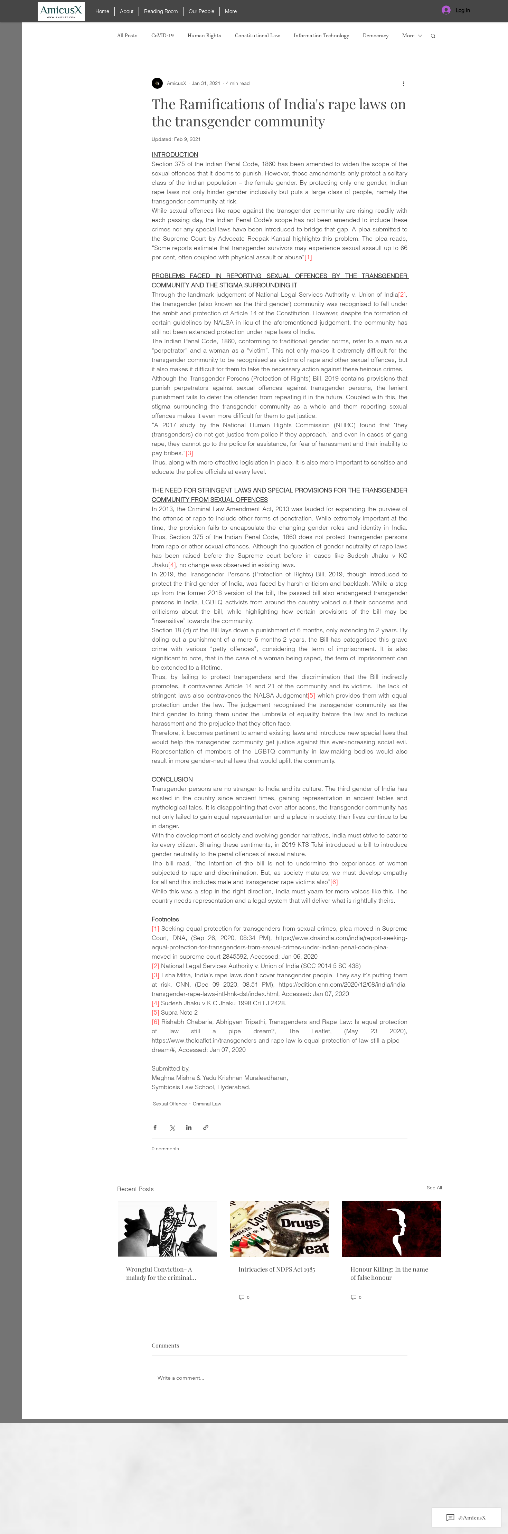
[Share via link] (206, 1127)
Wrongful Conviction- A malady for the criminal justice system (159, 1273)
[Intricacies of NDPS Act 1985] (279, 1229)
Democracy (375, 35)
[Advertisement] (254, 1485)
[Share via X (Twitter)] (172, 1127)
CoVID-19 (162, 35)
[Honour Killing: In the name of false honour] (391, 1229)
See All (434, 1188)
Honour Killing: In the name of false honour (389, 1273)
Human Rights (204, 35)
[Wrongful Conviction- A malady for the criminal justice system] (167, 1229)
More (408, 35)
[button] (433, 35)
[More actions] (403, 83)
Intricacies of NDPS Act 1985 (276, 1269)
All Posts (127, 35)
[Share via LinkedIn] (189, 1127)
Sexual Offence (170, 1104)
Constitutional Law (257, 35)
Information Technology (321, 35)
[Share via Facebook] (155, 1127)
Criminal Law (207, 1104)
